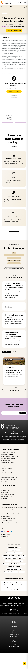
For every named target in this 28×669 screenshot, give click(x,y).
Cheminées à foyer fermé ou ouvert (14, 316)
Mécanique (5, 471)
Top (4, 582)
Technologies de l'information (10, 477)
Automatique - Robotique (8, 452)
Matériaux (4, 467)
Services (14, 177)
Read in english (20, 26)
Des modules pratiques (14, 196)
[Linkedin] (11, 531)
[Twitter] (5, 531)
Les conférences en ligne (8, 518)
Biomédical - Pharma (7, 454)
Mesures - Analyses (7, 468)
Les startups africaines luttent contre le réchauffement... (14, 371)
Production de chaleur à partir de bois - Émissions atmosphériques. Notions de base (14, 286)
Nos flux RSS (5, 536)
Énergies (4, 481)
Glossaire (20, 115)
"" (14, 139)
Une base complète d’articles (14, 158)
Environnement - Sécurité (8, 458)
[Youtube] (8, 531)
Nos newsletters (6, 534)
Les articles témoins (7, 520)
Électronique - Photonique (9, 479)
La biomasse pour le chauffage (12, 306)
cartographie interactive (13, 507)
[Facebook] (2, 531)
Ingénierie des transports (8, 462)
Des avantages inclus (13, 217)
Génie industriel (6, 460)
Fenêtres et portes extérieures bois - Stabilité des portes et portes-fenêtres (13, 336)
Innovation (5, 465)
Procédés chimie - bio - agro (9, 473)
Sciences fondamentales (8, 475)
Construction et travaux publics (10, 456)
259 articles (14, 146)
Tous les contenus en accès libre (10, 523)
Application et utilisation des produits (8, 117)
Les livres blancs (6, 516)
